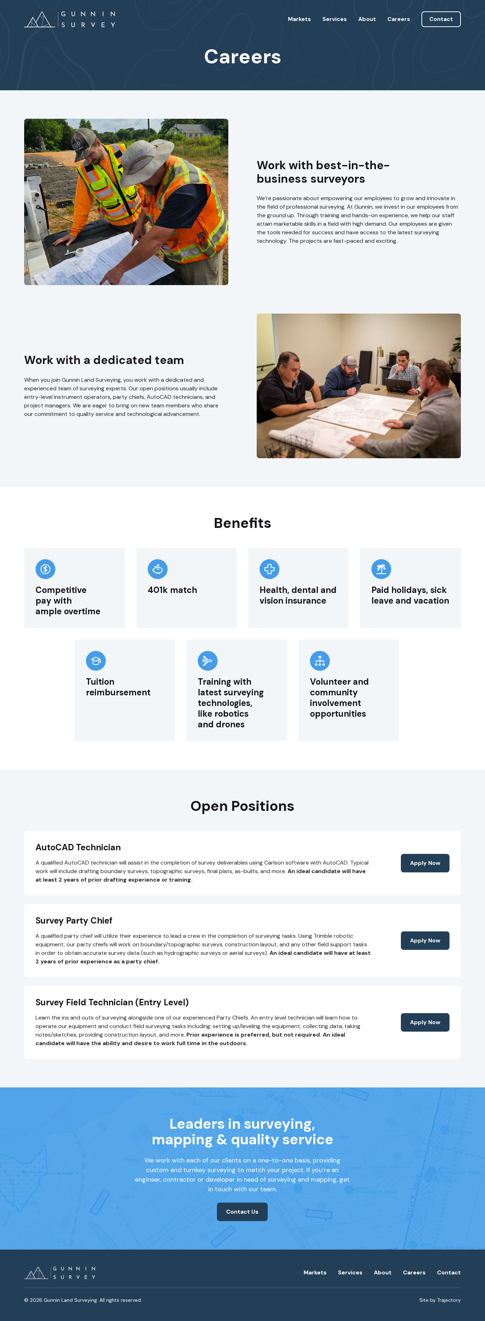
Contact (441, 19)
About (367, 19)
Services (334, 19)
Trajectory (449, 1300)
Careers (398, 19)
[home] (69, 19)
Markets (299, 19)
